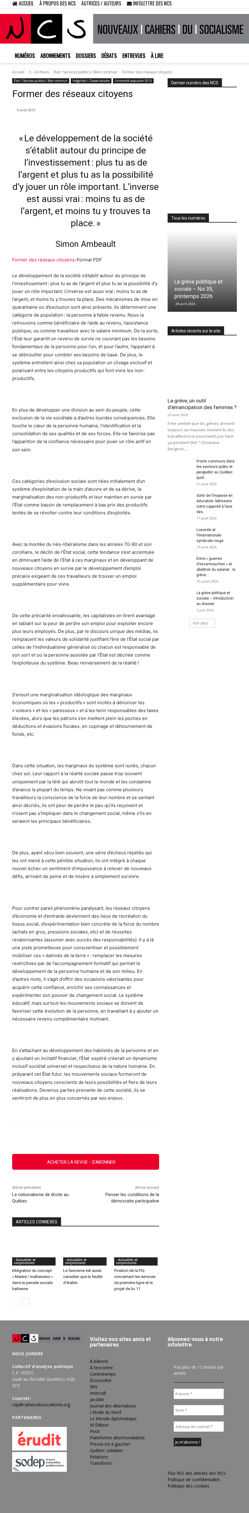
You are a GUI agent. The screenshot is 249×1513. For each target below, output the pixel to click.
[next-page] (25, 1302)
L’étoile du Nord (105, 1412)
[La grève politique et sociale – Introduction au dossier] (180, 598)
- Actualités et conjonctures (25, 1261)
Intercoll (98, 1393)
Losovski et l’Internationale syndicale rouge (209, 535)
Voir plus (200, 623)
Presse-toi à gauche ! (110, 1444)
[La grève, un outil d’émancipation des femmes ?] (202, 368)
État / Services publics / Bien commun (85, 72)
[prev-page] (16, 1302)
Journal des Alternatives (113, 1406)
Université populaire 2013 (133, 81)
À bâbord (99, 1361)
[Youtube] (232, 4)
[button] (193, 4)
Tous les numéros (188, 218)
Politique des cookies (188, 1486)
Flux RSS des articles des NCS (197, 1473)
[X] (222, 4)
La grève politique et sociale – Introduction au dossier (215, 598)
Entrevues (133, 55)
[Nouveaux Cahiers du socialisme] (124, 29)
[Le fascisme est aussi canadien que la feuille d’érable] (85, 1250)
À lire (157, 55)
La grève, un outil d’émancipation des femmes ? (202, 404)
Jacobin (97, 1399)
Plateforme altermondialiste (117, 1438)
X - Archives (39, 72)
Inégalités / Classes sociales (91, 81)
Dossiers (86, 55)
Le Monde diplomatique (113, 1418)
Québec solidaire (106, 1450)
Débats (109, 55)
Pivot (95, 1431)
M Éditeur (99, 1425)
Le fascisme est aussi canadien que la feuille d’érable (82, 1276)
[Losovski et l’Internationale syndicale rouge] (180, 535)
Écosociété (100, 1380)
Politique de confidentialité (194, 1479)
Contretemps (103, 1374)
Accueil (18, 72)
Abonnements (55, 55)
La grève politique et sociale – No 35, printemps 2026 (198, 288)
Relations (99, 1457)
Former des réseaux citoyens (43, 260)
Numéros (25, 55)
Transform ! (101, 1463)
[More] (151, 1139)
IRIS (93, 1387)
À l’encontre (101, 1367)
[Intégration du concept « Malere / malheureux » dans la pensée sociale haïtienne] (34, 1250)
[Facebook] (202, 4)
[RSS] (212, 4)
